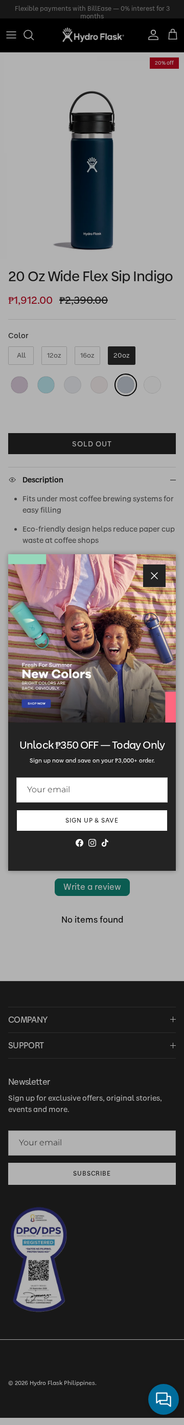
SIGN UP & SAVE (92, 820)
